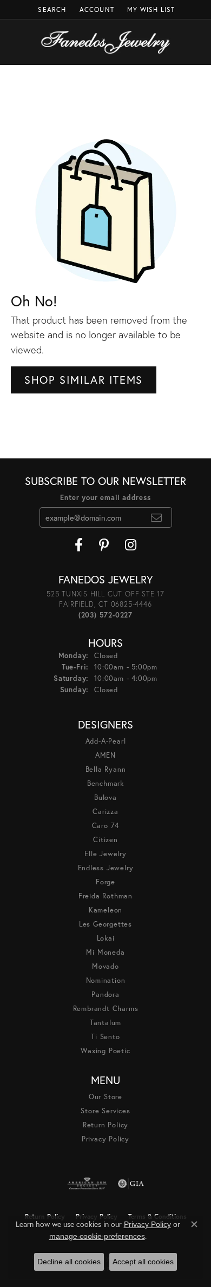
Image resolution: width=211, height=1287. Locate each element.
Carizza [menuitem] (105, 811)
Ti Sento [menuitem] (105, 1036)
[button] (51, 9)
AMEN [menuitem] (105, 755)
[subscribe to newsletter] (156, 517)
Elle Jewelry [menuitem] (105, 853)
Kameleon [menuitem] (105, 910)
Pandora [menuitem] (105, 994)
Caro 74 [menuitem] (106, 825)
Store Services (105, 1110)
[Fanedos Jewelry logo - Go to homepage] (106, 42)
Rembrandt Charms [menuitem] (106, 1008)
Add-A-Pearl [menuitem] (105, 741)
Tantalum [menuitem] (105, 1022)
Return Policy (105, 1125)
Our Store (105, 1096)
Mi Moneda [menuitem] (105, 952)
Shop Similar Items (83, 379)
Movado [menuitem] (105, 966)
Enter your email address (105, 497)
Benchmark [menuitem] (105, 783)
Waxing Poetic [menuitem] (105, 1050)
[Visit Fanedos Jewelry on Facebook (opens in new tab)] (78, 545)
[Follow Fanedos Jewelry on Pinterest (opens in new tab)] (104, 545)
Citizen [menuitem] (105, 839)
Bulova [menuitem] (105, 797)
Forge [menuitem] (105, 882)
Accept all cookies (143, 1261)
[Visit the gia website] (131, 1184)
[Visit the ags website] (87, 1184)
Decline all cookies (69, 1261)
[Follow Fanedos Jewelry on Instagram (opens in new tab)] (131, 545)
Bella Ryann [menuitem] (105, 769)
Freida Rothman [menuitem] (105, 896)
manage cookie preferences (97, 1236)
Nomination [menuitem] (106, 980)
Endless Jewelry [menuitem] (106, 867)
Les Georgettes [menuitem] (105, 924)
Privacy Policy (105, 1139)
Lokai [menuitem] (106, 938)
